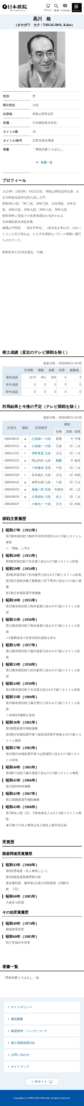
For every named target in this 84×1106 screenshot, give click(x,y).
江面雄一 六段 (41, 439)
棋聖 (59, 460)
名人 (59, 496)
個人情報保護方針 (23, 1043)
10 (71, 496)
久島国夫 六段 (41, 496)
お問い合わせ (20, 1054)
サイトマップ (20, 1066)
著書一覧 (47, 162)
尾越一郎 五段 (41, 489)
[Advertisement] (42, 304)
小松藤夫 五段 (41, 467)
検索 (56, 7)
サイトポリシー (21, 1007)
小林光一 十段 (41, 504)
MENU (77, 7)
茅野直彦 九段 (41, 453)
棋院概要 (17, 1019)
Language (65, 7)
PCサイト (48, 7)
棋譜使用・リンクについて (29, 1031)
